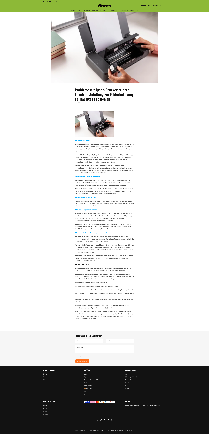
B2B (85, 394)
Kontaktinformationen (119, 430)
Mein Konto (127, 374)
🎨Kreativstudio (88, 388)
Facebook (45, 411)
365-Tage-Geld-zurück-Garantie (132, 380)
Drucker (86, 374)
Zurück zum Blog (105, 325)
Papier (85, 377)
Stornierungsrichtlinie (129, 430)
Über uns (45, 374)
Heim (44, 380)
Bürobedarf (86, 383)
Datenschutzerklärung (101, 430)
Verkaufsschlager (88, 385)
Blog (44, 377)
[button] (45, 5)
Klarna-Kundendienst (155, 405)
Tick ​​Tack (45, 408)
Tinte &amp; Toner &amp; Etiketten (92, 380)
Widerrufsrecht (93, 430)
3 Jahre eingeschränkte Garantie (132, 377)
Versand (112, 430)
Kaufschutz (127, 383)
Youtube (45, 405)
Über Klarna (146, 405)
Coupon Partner (128, 388)
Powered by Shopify (84, 430)
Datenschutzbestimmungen (132, 405)
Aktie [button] (78, 107)
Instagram (45, 414)
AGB (108, 430)
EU (141, 405)
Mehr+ (85, 391)
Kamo (80, 430)
